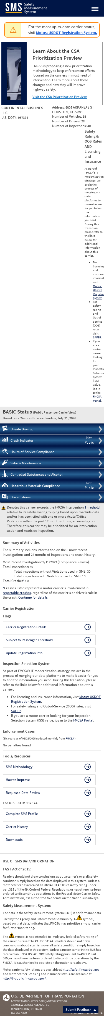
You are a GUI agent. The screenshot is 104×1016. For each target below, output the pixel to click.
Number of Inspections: (69, 125)
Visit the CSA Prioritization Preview (59, 96)
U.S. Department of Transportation (47, 996)
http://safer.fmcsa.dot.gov (81, 969)
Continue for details (32, 597)
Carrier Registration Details (26, 627)
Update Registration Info (24, 653)
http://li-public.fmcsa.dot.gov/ (24, 978)
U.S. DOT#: (9, 117)
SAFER (97, 337)
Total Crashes (13, 580)
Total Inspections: (16, 566)
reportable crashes (17, 592)
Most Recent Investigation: (22, 562)
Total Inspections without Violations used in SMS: (50, 571)
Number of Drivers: (66, 121)
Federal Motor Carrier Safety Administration (39, 1001)
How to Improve (18, 779)
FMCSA (70, 738)
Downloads (14, 839)
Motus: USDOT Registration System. (66, 32)
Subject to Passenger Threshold (29, 640)
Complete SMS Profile (22, 813)
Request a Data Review (23, 792)
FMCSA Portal (97, 398)
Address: (58, 107)
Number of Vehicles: (67, 116)
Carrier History (17, 826)
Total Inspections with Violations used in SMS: (48, 576)
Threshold (92, 507)
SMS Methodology (19, 766)
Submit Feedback (78, 1009)
